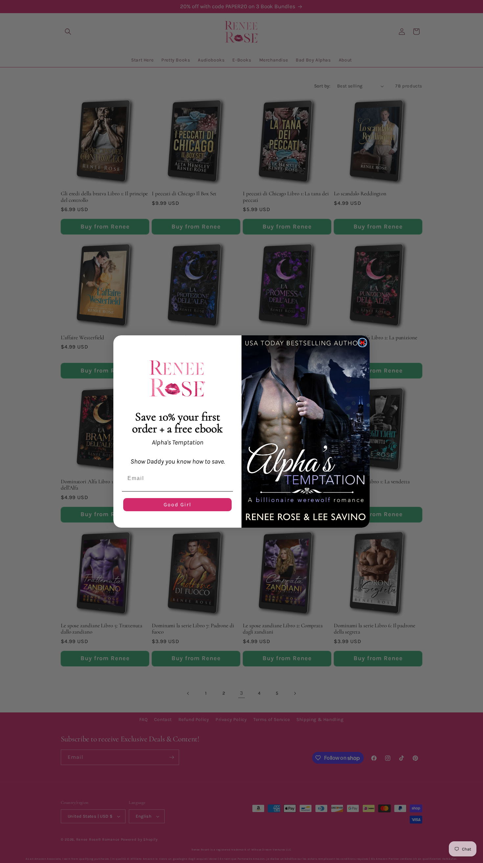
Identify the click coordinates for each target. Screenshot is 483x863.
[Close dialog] (362, 343)
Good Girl (177, 504)
